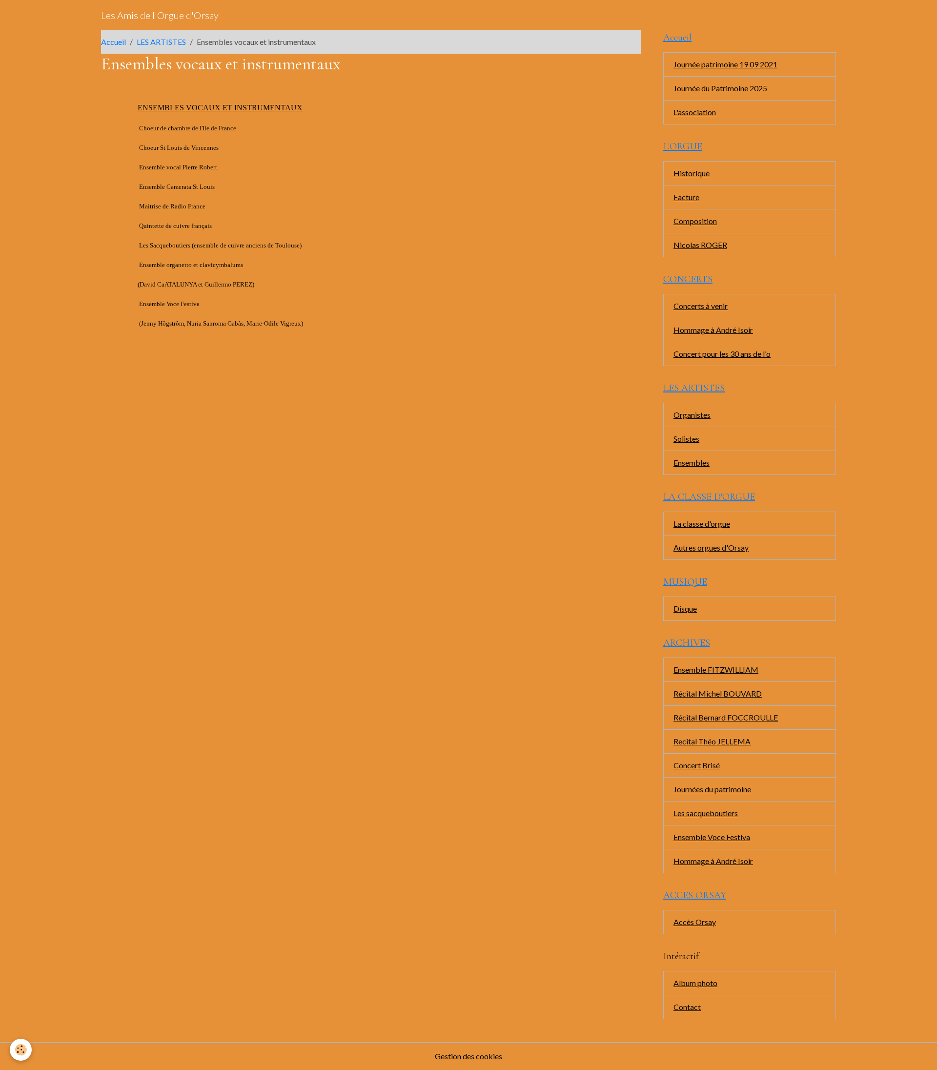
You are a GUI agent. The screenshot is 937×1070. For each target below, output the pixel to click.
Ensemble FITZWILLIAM (715, 669)
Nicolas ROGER (700, 244)
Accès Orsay (694, 921)
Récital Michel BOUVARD (717, 693)
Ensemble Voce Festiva (711, 837)
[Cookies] (21, 1050)
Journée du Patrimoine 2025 (720, 88)
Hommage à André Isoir (713, 329)
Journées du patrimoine (712, 789)
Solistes (686, 438)
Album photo (695, 983)
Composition (695, 221)
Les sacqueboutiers (705, 813)
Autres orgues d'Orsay (711, 547)
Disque (685, 608)
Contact (687, 1006)
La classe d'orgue (701, 523)
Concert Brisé (696, 765)
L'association (694, 112)
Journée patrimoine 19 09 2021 (725, 64)
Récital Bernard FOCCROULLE (725, 717)
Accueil (113, 41)
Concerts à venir (700, 305)
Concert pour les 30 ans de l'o (722, 353)
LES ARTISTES (161, 41)
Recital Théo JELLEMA (712, 741)
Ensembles (691, 462)
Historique (691, 173)
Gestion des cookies (468, 1056)
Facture (686, 197)
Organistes (692, 414)
